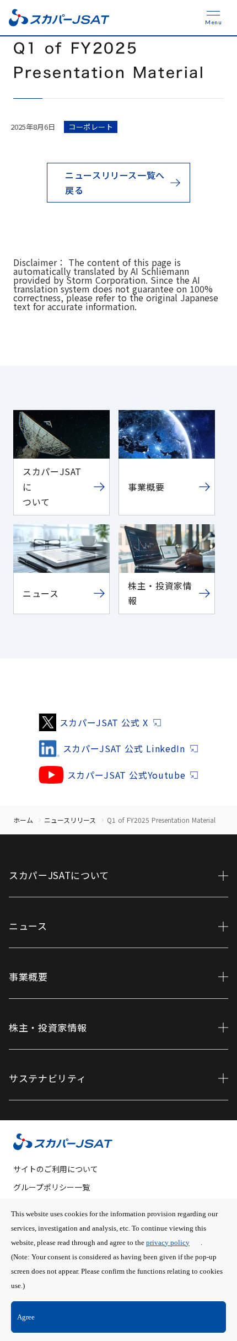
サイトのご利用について (55, 1168)
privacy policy (168, 1242)
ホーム (23, 819)
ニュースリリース (70, 819)
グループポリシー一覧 (51, 1187)
